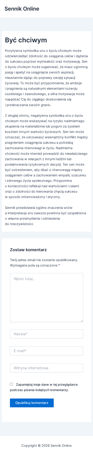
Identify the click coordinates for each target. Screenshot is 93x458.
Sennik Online (22, 8)
